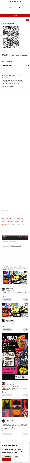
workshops (9, 227)
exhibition (9, 218)
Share (25, 299)
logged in (12, 55)
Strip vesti (7, 324)
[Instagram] (15, 7)
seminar (18, 224)
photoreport (4, 224)
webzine (3, 227)
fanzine (23, 218)
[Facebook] (10, 7)
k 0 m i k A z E (15, 2)
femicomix (4, 221)
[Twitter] (19, 7)
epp (26, 215)
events (3, 218)
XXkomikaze (16, 227)
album (3, 215)
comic (15, 215)
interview (17, 221)
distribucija (20, 215)
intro (22, 221)
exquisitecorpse (16, 218)
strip (23, 224)
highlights (10, 221)
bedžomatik (9, 215)
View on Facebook (7, 299)
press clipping (12, 224)
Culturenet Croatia (9, 292)
